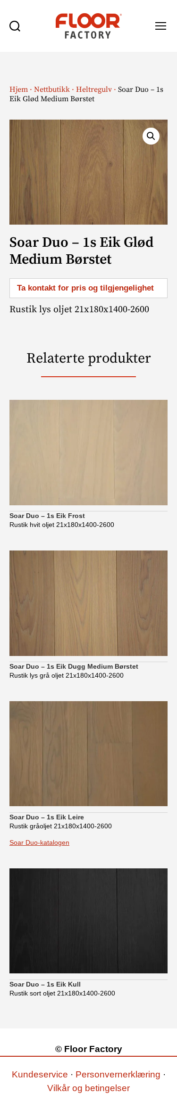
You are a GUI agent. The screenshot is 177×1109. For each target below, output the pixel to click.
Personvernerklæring (118, 1074)
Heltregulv (94, 89)
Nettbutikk (52, 89)
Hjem (18, 89)
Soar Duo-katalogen (39, 842)
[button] (151, 136)
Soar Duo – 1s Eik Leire (46, 817)
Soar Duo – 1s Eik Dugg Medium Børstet (73, 666)
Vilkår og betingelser (88, 1088)
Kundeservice (40, 1074)
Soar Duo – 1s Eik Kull (45, 984)
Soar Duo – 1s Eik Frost (47, 515)
